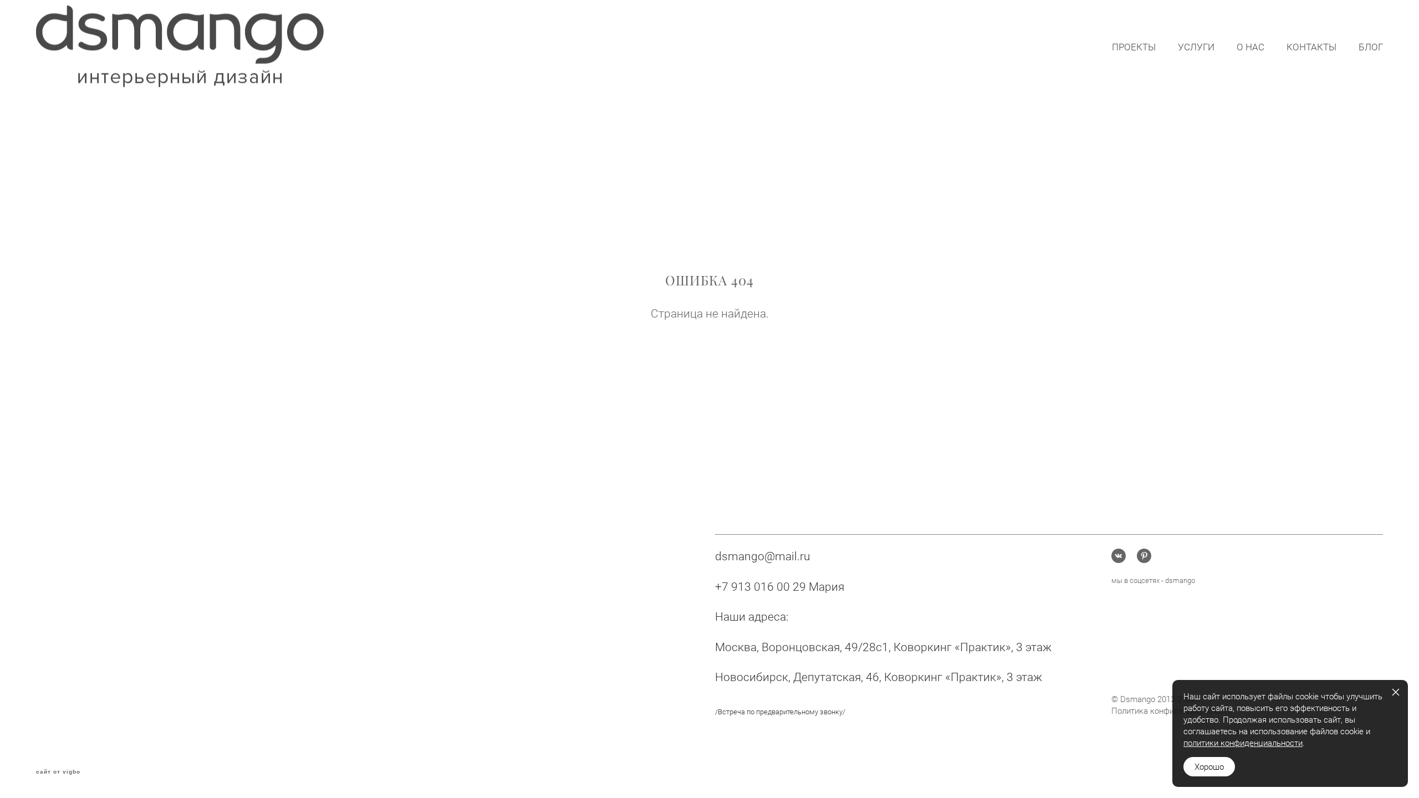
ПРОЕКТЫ (1134, 47)
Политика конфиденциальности (1171, 710)
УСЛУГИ (1196, 47)
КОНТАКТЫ (1311, 47)
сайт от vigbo (58, 772)
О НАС (1250, 47)
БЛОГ (1371, 47)
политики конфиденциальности (1243, 742)
